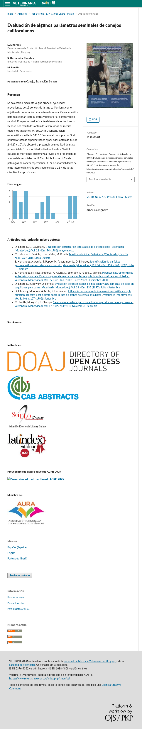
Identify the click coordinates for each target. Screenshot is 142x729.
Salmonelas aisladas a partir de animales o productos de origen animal (93, 302)
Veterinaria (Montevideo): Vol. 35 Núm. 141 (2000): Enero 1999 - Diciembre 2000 (61, 280)
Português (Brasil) (17, 558)
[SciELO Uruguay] (27, 428)
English (11, 553)
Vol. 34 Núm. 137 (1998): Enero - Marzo (52, 14)
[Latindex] (27, 457)
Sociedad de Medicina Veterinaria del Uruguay (90, 661)
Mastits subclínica (79, 254)
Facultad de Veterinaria (22, 665)
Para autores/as (15, 603)
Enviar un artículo (20, 575)
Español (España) (17, 547)
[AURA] (26, 526)
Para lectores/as (15, 597)
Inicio (10, 14)
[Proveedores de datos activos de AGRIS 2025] (35, 479)
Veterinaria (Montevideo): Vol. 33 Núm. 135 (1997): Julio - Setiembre (81, 287)
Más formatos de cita (100, 179)
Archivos (22, 14)
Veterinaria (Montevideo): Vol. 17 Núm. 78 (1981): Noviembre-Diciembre (56, 306)
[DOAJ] (63, 370)
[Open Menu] (7, 3)
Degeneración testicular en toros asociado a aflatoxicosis (78, 247)
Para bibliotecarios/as (18, 609)
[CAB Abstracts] (43, 399)
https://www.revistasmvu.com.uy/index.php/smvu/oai (39, 678)
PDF (94, 120)
